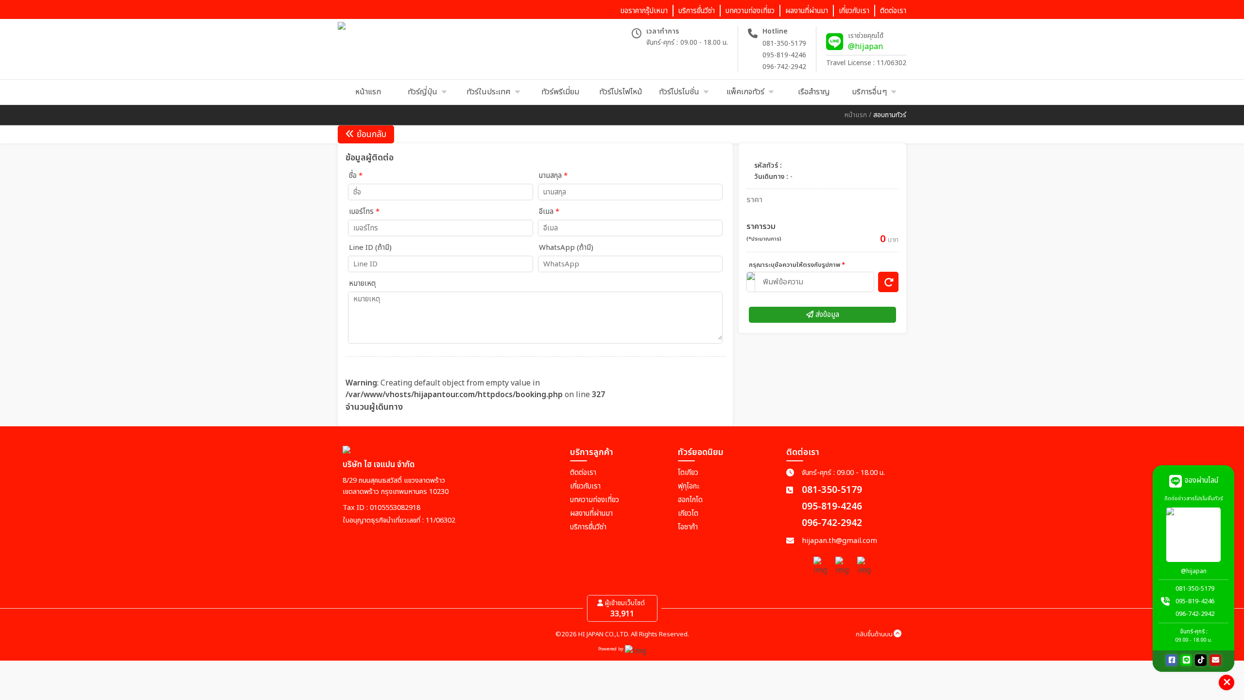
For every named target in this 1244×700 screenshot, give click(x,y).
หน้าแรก (856, 115)
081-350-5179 (784, 43)
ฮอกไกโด (690, 500)
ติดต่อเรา (583, 472)
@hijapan (865, 46)
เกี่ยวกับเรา (585, 486)
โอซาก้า (688, 527)
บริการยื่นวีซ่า (588, 527)
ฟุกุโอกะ (688, 486)
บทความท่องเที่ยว (594, 500)
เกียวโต (688, 513)
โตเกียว (688, 472)
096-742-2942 (784, 67)
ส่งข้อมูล (826, 314)
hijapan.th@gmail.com (839, 540)
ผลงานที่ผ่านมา (591, 513)
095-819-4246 (784, 55)
